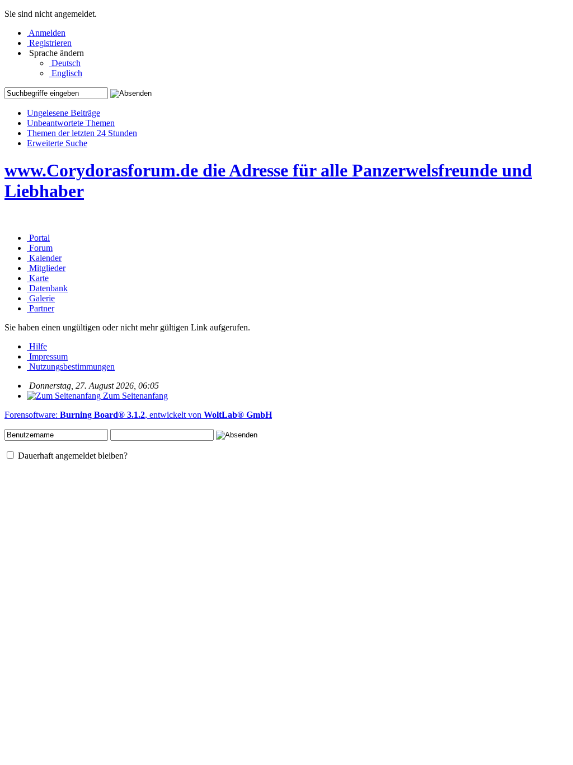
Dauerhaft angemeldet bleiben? (72, 455)
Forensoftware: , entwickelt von (138, 414)
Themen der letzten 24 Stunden (82, 133)
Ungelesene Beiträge (63, 113)
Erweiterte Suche (57, 143)
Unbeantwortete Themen (71, 123)
